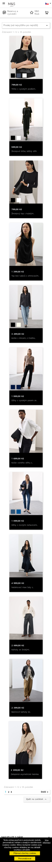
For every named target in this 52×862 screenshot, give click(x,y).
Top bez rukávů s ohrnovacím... (25, 276)
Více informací (47, 841)
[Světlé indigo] (19, 387)
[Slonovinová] (19, 325)
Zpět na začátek (36, 799)
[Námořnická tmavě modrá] (19, 75)
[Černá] (13, 75)
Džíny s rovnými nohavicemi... (24, 525)
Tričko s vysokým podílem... (23, 89)
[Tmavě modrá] (13, 512)
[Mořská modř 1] (19, 512)
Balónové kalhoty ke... (21, 712)
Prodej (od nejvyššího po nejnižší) (26, 25)
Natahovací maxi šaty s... (22, 587)
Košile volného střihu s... (22, 463)
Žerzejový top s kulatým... (22, 213)
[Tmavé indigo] (13, 387)
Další (45, 792)
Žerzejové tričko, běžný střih (24, 151)
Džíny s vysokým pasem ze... (24, 400)
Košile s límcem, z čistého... (23, 338)
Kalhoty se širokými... (20, 649)
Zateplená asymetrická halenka (25, 774)
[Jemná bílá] (24, 75)
